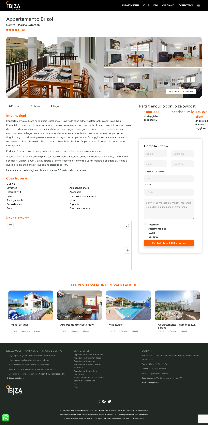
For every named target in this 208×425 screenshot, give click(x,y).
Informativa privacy (150, 382)
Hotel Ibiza (78, 367)
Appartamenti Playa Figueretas (87, 364)
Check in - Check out (154, 172)
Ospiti (148, 184)
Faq (75, 384)
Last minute (79, 374)
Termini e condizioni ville (84, 381)
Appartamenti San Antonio (85, 361)
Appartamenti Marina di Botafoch (88, 354)
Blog (76, 387)
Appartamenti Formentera (85, 371)
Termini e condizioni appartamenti (89, 377)
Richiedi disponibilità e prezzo (169, 243)
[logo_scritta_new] (13, 5)
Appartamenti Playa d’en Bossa (87, 358)
